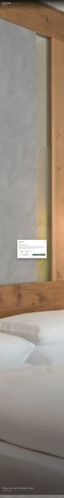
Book (56, 3)
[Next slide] (60, 490)
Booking (60, 496)
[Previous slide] (57, 490)
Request (50, 3)
